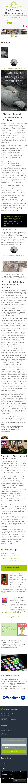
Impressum (5, 763)
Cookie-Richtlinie (11, 778)
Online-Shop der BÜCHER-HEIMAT (9, 647)
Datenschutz (6, 758)
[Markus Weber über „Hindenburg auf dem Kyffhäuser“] (4, 47)
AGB (2, 768)
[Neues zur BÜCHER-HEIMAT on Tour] (4, 436)
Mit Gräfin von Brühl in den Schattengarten (11, 561)
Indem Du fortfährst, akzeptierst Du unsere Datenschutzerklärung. (15, 748)
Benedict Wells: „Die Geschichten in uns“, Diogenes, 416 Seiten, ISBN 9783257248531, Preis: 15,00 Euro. (13, 611)
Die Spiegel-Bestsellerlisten (14, 617)
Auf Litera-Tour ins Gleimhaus (8, 553)
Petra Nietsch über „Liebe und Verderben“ (11, 558)
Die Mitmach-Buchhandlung (14, 11)
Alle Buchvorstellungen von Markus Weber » (14, 68)
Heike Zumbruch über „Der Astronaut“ (10, 556)
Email (14, 742)
